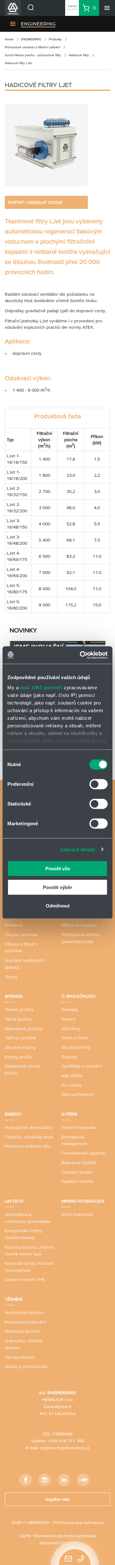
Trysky (11, 976)
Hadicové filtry (79, 55)
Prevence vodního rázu (28, 1146)
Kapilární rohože (77, 1181)
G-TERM (69, 1113)
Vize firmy (71, 1028)
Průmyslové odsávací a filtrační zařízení (32, 47)
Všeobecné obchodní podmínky (64, 1535)
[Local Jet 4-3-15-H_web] (46, 145)
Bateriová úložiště (78, 1162)
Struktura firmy (75, 1047)
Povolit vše (57, 868)
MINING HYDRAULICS (82, 1201)
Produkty (55, 39)
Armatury (14, 925)
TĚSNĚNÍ (13, 1299)
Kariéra (68, 1019)
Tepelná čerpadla (78, 1127)
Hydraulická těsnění (24, 1312)
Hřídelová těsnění (22, 1331)
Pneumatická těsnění (25, 1322)
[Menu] (107, 8)
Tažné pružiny (19, 1019)
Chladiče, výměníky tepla (29, 1136)
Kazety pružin (18, 1056)
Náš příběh (72, 1075)
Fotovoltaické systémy (83, 1153)
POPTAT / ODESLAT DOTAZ (35, 202)
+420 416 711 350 (66, 1440)
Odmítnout (58, 905)
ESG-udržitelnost (77, 1094)
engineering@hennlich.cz (64, 1447)
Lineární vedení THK (25, 1279)
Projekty (69, 1056)
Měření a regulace (79, 925)
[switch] (98, 784)
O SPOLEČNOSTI (78, 996)
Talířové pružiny (20, 1037)
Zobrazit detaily (78, 849)
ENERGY (13, 1113)
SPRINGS (14, 996)
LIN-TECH (14, 1201)
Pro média (71, 1085)
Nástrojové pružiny (23, 1028)
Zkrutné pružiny (20, 1047)
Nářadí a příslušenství (26, 1366)
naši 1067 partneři (41, 687)
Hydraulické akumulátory (29, 1127)
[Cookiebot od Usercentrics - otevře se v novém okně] (81, 655)
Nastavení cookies (58, 1542)
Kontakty (69, 1009)
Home (9, 39)
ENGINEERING (38, 24)
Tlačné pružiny (19, 1009)
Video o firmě (74, 1037)
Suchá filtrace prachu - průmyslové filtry (33, 55)
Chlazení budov (76, 1172)
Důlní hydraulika (77, 1214)
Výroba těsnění (20, 1357)
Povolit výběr (57, 887)
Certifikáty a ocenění (81, 1066)
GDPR (25, 1535)
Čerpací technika (21, 934)
